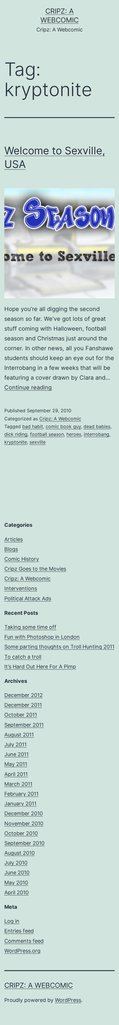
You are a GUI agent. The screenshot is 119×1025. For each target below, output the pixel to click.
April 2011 (16, 774)
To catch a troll (22, 657)
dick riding (15, 434)
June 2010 (16, 873)
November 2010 (23, 823)
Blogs (11, 549)
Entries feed (19, 931)
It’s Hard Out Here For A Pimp (40, 667)
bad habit (32, 426)
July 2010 (15, 863)
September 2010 (24, 843)
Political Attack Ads (27, 598)
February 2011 (21, 794)
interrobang (96, 434)
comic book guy (63, 426)
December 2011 (23, 705)
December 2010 (23, 813)
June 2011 (16, 754)
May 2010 (16, 883)
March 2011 (18, 784)
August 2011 (19, 735)
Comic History (21, 559)
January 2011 (20, 804)
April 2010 (16, 892)
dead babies (96, 426)
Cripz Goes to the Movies (35, 569)
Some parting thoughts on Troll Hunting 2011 (59, 647)
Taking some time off (30, 627)
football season (47, 434)
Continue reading (28, 387)
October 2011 (20, 715)
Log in (11, 921)
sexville (37, 442)
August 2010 (19, 853)
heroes (73, 434)
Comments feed (24, 941)
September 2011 (24, 725)
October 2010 (21, 833)
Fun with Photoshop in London (42, 637)
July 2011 (15, 744)
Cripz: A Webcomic (60, 418)
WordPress (68, 1000)
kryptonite (15, 442)
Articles (13, 539)
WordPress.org (22, 951)
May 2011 (15, 764)
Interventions (20, 588)
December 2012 (23, 695)
